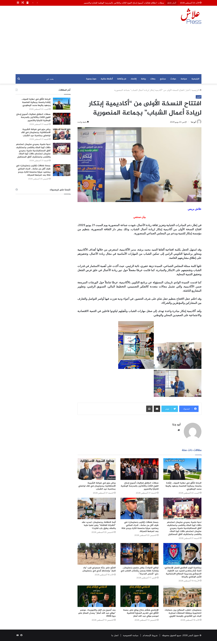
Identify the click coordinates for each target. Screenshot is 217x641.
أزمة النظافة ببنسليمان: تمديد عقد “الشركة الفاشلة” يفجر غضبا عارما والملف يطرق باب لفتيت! (99, 525)
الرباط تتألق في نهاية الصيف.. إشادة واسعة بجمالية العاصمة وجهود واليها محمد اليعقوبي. (183, 486)
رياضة (143, 79)
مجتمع (163, 79)
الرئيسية (195, 79)
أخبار (188, 90)
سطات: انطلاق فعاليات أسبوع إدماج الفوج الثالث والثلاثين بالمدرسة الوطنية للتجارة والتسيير (124, 2)
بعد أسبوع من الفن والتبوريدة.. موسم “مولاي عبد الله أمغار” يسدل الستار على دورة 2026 (97, 613)
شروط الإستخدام (150, 635)
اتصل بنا (115, 635)
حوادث (173, 79)
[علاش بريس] (191, 16)
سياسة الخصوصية (130, 635)
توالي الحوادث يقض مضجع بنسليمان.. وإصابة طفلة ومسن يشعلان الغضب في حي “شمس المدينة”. (140, 571)
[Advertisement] (108, 50)
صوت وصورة (91, 79)
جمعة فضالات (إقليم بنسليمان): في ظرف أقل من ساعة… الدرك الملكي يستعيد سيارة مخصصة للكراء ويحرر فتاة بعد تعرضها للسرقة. (140, 526)
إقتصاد (133, 79)
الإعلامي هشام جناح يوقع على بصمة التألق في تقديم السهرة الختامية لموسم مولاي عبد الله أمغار (141, 613)
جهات (153, 79)
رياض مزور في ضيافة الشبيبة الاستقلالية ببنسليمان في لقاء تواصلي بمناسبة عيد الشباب (97, 486)
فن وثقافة (121, 79)
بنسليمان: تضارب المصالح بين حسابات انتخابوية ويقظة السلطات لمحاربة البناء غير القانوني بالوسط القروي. (183, 613)
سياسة (184, 79)
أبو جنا (193, 122)
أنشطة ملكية (107, 79)
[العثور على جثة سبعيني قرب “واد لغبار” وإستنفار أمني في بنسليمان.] (97, 553)
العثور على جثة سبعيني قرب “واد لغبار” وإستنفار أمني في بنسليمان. (99, 569)
